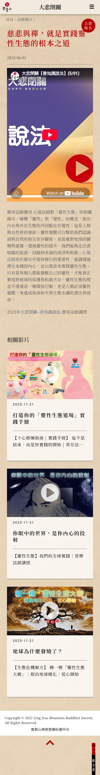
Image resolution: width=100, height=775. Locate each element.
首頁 (9, 19)
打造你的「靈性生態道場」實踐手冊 (49, 418)
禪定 (11, 266)
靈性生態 (66, 212)
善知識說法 (50, 312)
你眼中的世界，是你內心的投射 (49, 536)
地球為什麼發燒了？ (38, 651)
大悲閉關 (50, 7)
